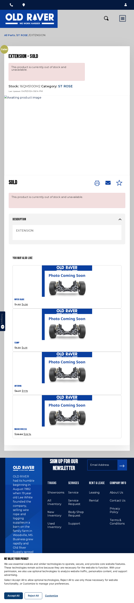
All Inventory (54, 502)
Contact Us (117, 500)
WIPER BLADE (19, 299)
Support (74, 523)
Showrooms (55, 492)
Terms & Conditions (117, 521)
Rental (94, 500)
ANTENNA (17, 386)
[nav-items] (11, 5)
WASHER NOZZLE (20, 429)
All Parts (9, 35)
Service (73, 492)
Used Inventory (54, 525)
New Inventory (54, 513)
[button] (125, 5)
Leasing (94, 492)
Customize (51, 595)
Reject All (33, 595)
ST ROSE (22, 35)
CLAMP (17, 342)
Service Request (74, 502)
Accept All (14, 595)
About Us (116, 492)
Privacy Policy (115, 510)
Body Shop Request (76, 513)
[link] (97, 183)
